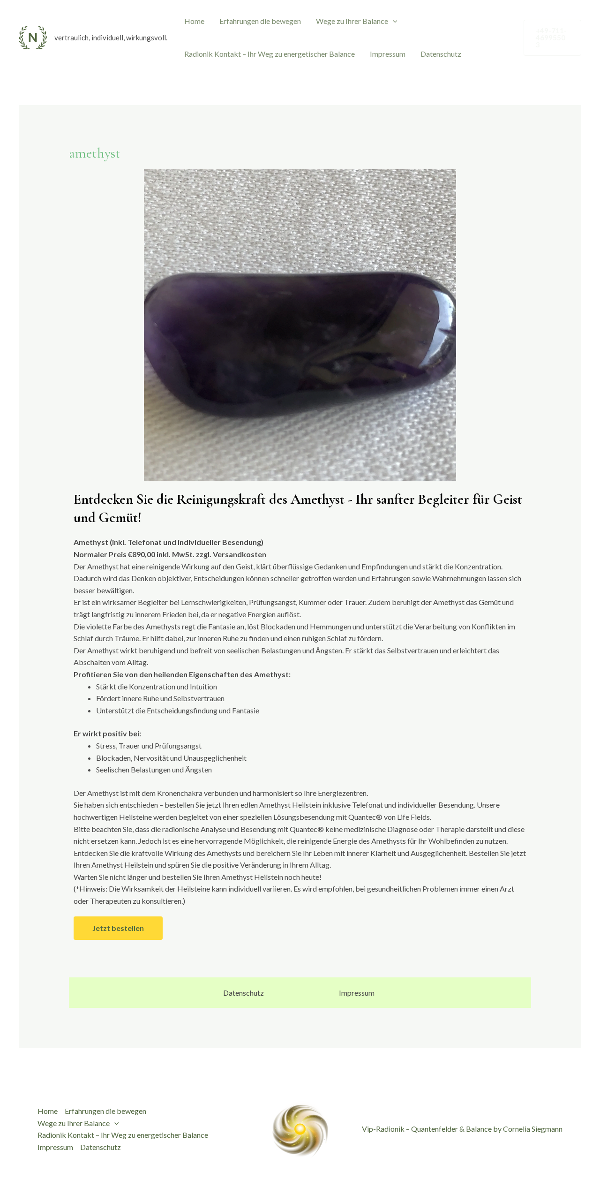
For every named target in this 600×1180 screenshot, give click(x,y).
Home (194, 20)
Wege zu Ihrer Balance (352, 20)
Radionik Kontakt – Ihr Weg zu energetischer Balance (269, 53)
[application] (393, 21)
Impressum (387, 53)
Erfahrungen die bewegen (260, 20)
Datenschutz (440, 53)
